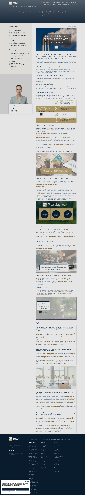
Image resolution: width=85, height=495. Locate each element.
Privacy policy (26, 481)
